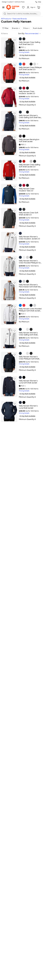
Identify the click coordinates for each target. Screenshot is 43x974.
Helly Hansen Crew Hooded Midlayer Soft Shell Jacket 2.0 (30, 311)
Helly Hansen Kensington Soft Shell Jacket (29, 140)
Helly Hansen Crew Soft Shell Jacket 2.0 (28, 214)
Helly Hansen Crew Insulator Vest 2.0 (26, 190)
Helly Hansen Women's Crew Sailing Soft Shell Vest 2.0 (30, 117)
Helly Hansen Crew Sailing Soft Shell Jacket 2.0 (29, 166)
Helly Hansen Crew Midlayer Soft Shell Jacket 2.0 (30, 68)
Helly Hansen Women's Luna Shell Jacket (28, 407)
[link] (12, 7)
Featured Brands (20, 19)
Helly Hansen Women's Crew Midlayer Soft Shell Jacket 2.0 (29, 359)
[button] (14, 40)
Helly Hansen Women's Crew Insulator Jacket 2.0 (29, 238)
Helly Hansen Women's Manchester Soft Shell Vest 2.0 (30, 287)
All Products (6, 19)
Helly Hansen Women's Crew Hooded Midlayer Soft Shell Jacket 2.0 (30, 263)
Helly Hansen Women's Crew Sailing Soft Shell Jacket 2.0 (28, 335)
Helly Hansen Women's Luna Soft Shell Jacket (28, 382)
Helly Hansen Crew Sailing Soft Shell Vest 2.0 (29, 43)
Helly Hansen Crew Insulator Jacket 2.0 (27, 92)
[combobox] (21, 13)
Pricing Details (24, 52)
